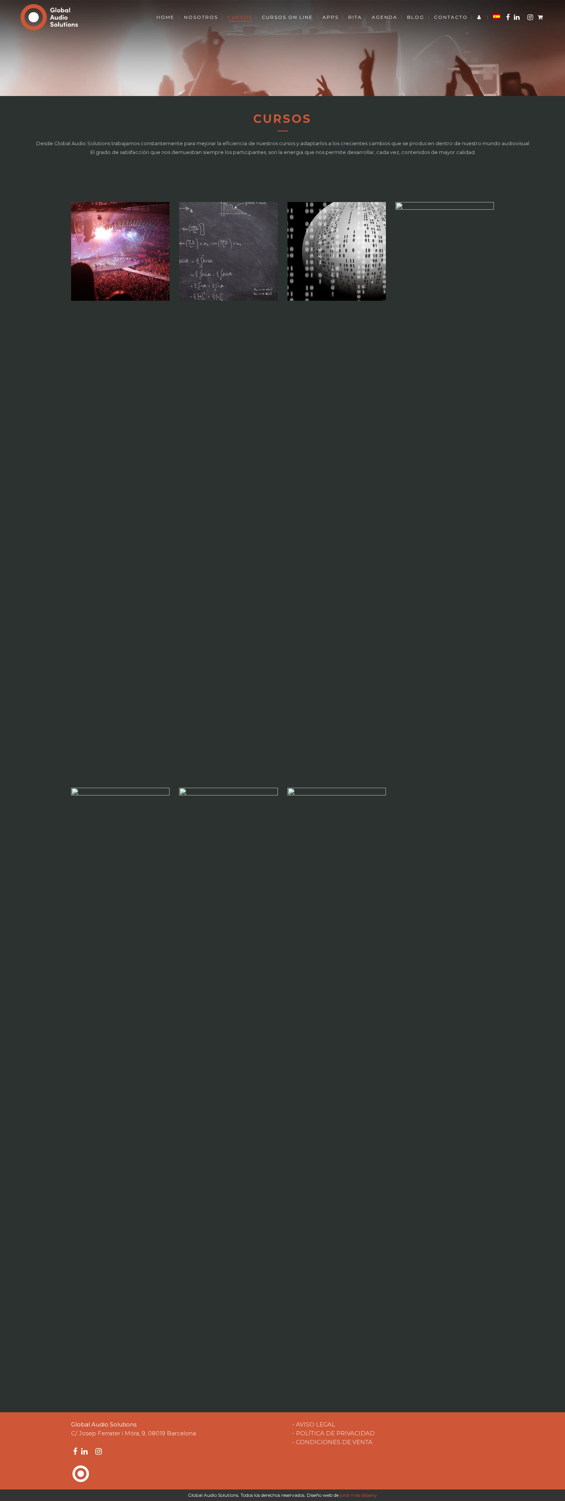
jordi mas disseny (358, 1495)
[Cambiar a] (496, 17)
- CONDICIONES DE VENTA (332, 1442)
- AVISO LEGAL (313, 1424)
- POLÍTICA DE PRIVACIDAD (333, 1433)
